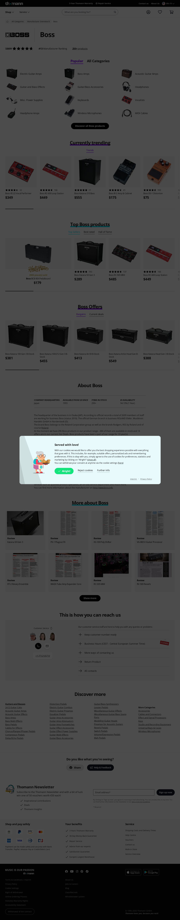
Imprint (133, 479)
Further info (103, 470)
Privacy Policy (146, 479)
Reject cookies (85, 470)
